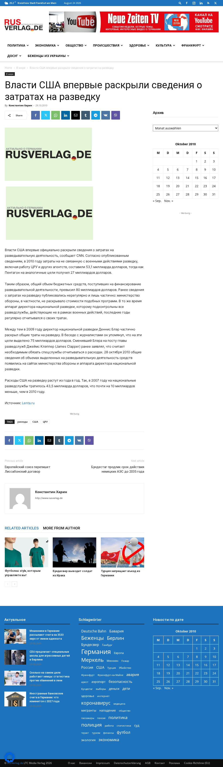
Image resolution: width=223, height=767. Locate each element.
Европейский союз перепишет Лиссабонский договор (28, 469)
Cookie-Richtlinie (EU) (197, 763)
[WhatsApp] (55, 115)
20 (177, 186)
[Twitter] (215, 3)
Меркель (92, 659)
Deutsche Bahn (93, 631)
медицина (119, 703)
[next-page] (14, 584)
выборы (101, 689)
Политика (16, 45)
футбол (123, 732)
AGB (147, 763)
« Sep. (157, 201)
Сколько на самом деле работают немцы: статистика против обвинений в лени (49, 676)
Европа (119, 653)
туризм (96, 732)
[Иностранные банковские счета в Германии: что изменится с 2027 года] (15, 699)
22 (196, 186)
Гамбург (107, 645)
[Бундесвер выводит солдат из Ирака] (74, 552)
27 (177, 194)
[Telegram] (95, 115)
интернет (103, 696)
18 (158, 186)
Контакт (160, 763)
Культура (164, 45)
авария (132, 674)
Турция (111, 667)
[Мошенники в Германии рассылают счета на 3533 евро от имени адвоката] (15, 636)
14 (187, 178)
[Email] (75, 115)
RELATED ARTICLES (22, 528)
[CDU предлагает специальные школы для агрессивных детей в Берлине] (15, 657)
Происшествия (106, 45)
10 (214, 169)
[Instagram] (194, 3)
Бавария (116, 631)
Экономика (45, 45)
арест (84, 682)
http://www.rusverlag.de (49, 498)
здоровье (87, 696)
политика (118, 717)
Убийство (125, 667)
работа (109, 725)
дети (126, 688)
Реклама (174, 763)
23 (205, 186)
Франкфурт (191, 45)
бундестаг (87, 688)
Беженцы (92, 638)
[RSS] (208, 3)
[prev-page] (7, 584)
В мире (20, 68)
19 (168, 186)
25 (158, 194)
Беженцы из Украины (47, 56)
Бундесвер (90, 644)
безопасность (120, 681)
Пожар (125, 660)
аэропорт (98, 682)
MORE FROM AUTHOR (61, 528)
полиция (91, 724)
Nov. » (168, 201)
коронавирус (95, 702)
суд (136, 725)
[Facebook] (186, 3)
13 (177, 178)
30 (205, 194)
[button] (180, 3)
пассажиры (87, 718)
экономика (109, 739)
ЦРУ (45, 421)
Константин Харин (20, 105)
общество (124, 710)
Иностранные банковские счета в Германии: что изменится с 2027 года (46, 697)
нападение (107, 710)
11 (158, 178)
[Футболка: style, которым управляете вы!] (26, 552)
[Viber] (115, 115)
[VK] (105, 115)
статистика (124, 725)
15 (196, 178)
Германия (96, 651)
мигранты (88, 710)
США (35, 421)
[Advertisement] (185, 242)
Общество (74, 45)
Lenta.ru (28, 403)
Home (8, 68)
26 (168, 194)
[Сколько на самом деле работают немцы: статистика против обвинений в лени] (15, 678)
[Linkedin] (201, 3)
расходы (22, 421)
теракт (85, 732)
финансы (108, 732)
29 (196, 194)
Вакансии (85, 763)
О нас (71, 763)
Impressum (103, 763)
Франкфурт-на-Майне (110, 675)
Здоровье (137, 45)
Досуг (12, 56)
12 (168, 178)
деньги (114, 689)
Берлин (115, 638)
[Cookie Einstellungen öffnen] (9, 761)
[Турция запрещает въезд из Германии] (122, 552)
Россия (87, 667)
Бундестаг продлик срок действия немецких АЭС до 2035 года (117, 469)
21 (187, 186)
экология (88, 740)
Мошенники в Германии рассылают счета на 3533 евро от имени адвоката (47, 634)
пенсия (101, 718)
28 (187, 194)
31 (214, 194)
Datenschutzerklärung (127, 763)
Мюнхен (112, 661)
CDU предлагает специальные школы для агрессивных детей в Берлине (50, 655)
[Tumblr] (85, 115)
